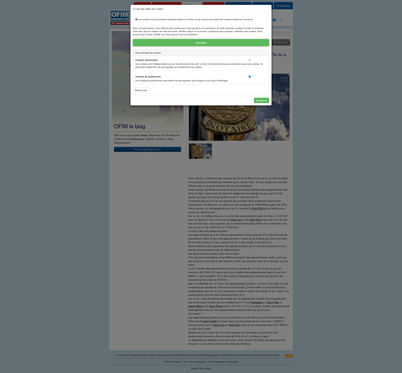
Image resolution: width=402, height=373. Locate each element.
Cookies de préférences (148, 76)
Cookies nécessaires (146, 59)
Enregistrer (261, 100)
